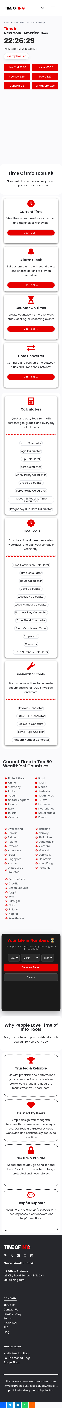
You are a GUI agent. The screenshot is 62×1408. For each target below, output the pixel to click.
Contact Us (11, 1309)
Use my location (16, 56)
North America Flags (17, 1353)
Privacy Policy (12, 1314)
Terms (8, 1318)
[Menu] (53, 8)
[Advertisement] (31, 127)
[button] (43, 8)
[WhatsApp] (25, 1405)
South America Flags (17, 1358)
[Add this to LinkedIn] (18, 1405)
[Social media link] (5, 1255)
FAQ (6, 1327)
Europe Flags (12, 1362)
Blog (6, 1332)
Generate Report (31, 967)
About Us (9, 1305)
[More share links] (32, 1405)
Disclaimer (10, 1323)
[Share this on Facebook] (3, 1405)
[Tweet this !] (10, 1405)
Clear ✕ (31, 977)
